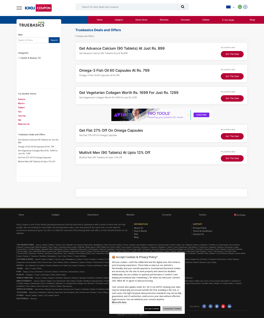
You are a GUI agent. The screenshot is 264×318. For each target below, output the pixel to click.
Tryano (209, 251)
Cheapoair (29, 275)
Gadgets (119, 19)
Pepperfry (189, 245)
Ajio (19, 120)
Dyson (113, 247)
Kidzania (155, 249)
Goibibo (42, 265)
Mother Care (105, 247)
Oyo (20, 112)
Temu (59, 256)
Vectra (57, 295)
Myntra (21, 103)
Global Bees (74, 249)
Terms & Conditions (202, 231)
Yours (65, 253)
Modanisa (66, 251)
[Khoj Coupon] (38, 8)
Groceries (185, 19)
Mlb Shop (83, 256)
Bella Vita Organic (41, 247)
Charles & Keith (240, 253)
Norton (170, 247)
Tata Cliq (58, 245)
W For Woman (222, 253)
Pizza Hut (112, 245)
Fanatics (89, 262)
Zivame (172, 245)
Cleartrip (80, 245)
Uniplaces (81, 265)
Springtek (45, 249)
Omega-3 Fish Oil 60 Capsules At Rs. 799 (36, 147)
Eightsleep (189, 278)
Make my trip (23, 124)
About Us (138, 228)
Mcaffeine (143, 245)
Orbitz (105, 265)
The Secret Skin (22, 253)
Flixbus (39, 268)
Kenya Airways (61, 275)
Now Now (113, 251)
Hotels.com (180, 245)
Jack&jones (100, 253)
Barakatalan (52, 256)
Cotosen (82, 262)
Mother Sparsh (90, 247)
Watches (164, 19)
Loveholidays (97, 265)
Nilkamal (162, 249)
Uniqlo (217, 249)
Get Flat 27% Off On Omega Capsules (34, 157)
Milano (167, 251)
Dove (50, 247)
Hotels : (20, 265)
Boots (66, 262)
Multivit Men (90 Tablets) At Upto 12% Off (36, 161)
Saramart (145, 251)
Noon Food (104, 251)
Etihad (60, 251)
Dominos (196, 245)
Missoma (203, 262)
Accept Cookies (152, 308)
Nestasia (221, 247)
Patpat (119, 251)
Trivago (76, 256)
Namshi (83, 251)
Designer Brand (172, 249)
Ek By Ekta (81, 247)
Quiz (209, 262)
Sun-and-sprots (22, 251)
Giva (93, 253)
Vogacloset (231, 249)
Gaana (19, 256)
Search (54, 40)
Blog (136, 237)
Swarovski (32, 253)
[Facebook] (204, 306)
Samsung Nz (83, 249)
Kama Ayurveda (164, 245)
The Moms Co (213, 245)
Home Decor (141, 19)
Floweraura (153, 247)
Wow (106, 245)
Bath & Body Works (40, 251)
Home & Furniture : (25, 278)
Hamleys (26, 256)
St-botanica (147, 249)
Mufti (118, 247)
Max (151, 251)
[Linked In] (229, 306)
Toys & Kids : (22, 292)
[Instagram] (210, 306)
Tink (45, 295)
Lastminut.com (121, 249)
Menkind (71, 253)
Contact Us (198, 234)
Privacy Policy (199, 228)
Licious (31, 272)
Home (100, 19)
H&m (98, 247)
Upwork (51, 295)
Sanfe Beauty (58, 249)
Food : (19, 272)
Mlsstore (189, 262)
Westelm (239, 249)
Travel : (20, 268)
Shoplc (214, 262)
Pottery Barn (126, 251)
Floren (66, 249)
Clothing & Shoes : (25, 259)
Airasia (129, 249)
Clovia (176, 247)
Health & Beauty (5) (30, 58)
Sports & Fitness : (24, 289)
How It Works (140, 231)
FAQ (136, 234)
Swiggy (25, 272)
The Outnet (199, 249)
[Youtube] (223, 306)
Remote (27, 295)
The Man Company (34, 249)
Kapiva (73, 281)
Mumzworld (75, 251)
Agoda (236, 247)
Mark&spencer (98, 245)
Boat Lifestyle (223, 245)
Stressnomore (67, 286)
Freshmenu (136, 247)
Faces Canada (126, 247)
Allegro (33, 286)
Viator (65, 256)
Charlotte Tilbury (202, 253)
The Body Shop (109, 281)
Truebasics (34, 256)
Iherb (39, 286)
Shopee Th (213, 253)
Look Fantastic (159, 251)
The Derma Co (203, 247)
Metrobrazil (181, 251)
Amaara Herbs (22, 249)
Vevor (70, 256)
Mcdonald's (39, 272)
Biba (51, 249)
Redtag (134, 251)
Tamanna (40, 253)
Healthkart (43, 256)
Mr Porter (191, 249)
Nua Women (229, 247)
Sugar (55, 247)
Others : (20, 295)
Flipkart (21, 107)
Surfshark (48, 253)
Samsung (103, 249)
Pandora (52, 286)
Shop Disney (183, 247)
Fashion (206, 19)
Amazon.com (51, 251)
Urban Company (201, 251)
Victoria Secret (98, 262)
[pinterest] (217, 306)
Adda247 (20, 247)
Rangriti (231, 253)
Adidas (119, 245)
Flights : (20, 275)
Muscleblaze (193, 247)
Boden (196, 262)
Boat (88, 253)
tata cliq (22, 116)
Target (40, 295)
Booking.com (152, 245)
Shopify (34, 295)
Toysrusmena (218, 251)
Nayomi (89, 251)
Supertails (213, 247)
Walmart (223, 249)
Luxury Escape (29, 247)
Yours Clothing (81, 253)
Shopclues (144, 247)
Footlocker (192, 253)
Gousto (82, 272)
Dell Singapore (93, 249)
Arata (187, 283)
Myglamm (204, 245)
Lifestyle (132, 245)
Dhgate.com (182, 249)
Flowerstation (57, 253)
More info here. (119, 302)
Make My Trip (71, 245)
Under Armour (208, 249)
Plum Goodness (235, 245)
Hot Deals (229, 20)
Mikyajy (173, 251)
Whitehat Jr (162, 247)
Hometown (110, 249)
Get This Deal (232, 54)
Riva (139, 251)
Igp (138, 245)
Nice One (97, 251)
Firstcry (125, 245)
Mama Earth (88, 245)
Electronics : (22, 299)
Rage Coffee (137, 249)
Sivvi (30, 251)
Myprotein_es (60, 283)
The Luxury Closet (230, 251)
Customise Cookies (172, 308)
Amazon (21, 99)
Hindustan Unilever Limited (67, 247)
